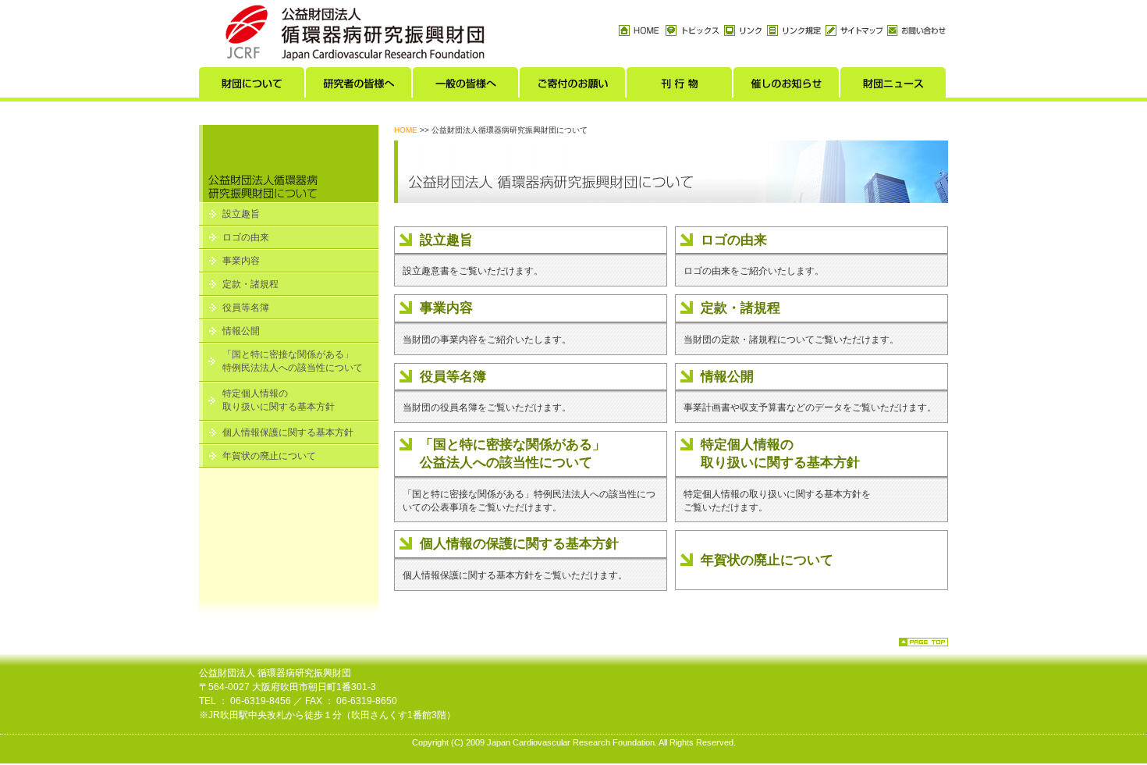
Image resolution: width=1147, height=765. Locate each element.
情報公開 (241, 331)
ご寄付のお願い (573, 86)
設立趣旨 (241, 213)
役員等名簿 (245, 307)
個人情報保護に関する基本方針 (287, 432)
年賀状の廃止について (269, 455)
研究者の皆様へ (359, 86)
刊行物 (680, 86)
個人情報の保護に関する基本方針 (519, 543)
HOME (405, 130)
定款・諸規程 (250, 284)
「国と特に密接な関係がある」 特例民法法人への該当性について (292, 361)
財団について (252, 86)
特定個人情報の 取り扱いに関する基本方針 (278, 400)
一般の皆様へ (466, 86)
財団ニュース (893, 86)
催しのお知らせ (786, 86)
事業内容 (241, 260)
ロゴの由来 (245, 237)
